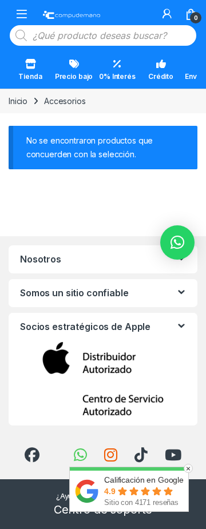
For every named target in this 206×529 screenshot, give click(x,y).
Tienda (30, 76)
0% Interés (117, 76)
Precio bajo (74, 76)
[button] (177, 242)
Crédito (160, 76)
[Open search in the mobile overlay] (103, 35)
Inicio (18, 101)
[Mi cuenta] (167, 14)
